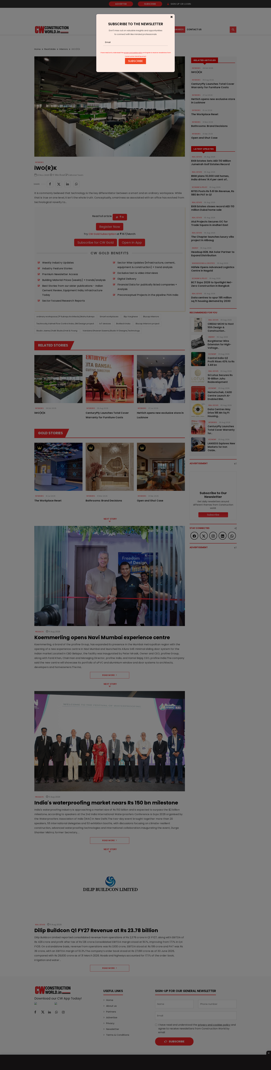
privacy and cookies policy (133, 53)
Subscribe (135, 61)
